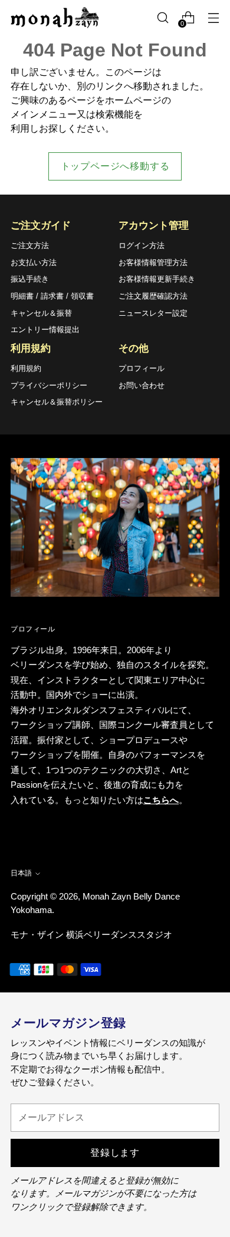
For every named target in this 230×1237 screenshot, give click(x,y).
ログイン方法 (142, 245)
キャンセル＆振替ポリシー (57, 401)
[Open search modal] (162, 18)
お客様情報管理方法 (153, 262)
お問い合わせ (142, 385)
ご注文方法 (30, 245)
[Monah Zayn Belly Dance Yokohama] (55, 17)
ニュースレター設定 (153, 313)
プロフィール (142, 368)
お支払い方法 (34, 262)
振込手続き (30, 279)
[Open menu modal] (213, 18)
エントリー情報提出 (45, 329)
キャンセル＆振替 (41, 313)
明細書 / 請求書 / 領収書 (52, 296)
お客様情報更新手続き (157, 279)
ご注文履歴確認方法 (153, 296)
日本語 (21, 873)
